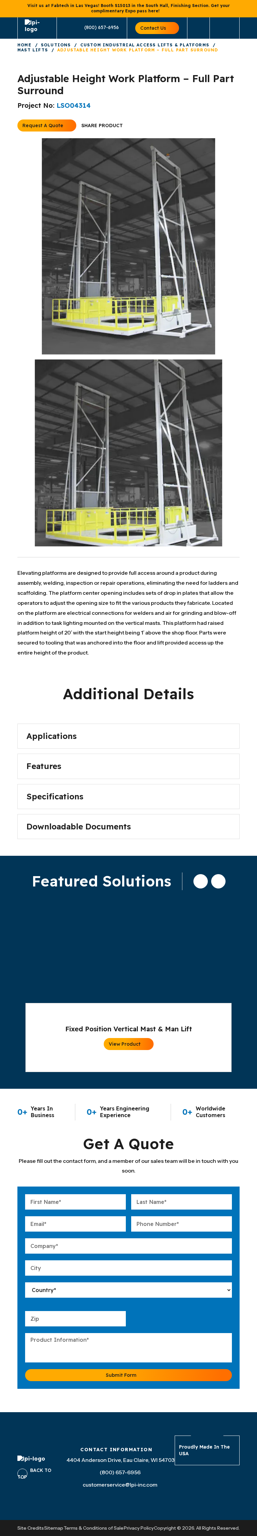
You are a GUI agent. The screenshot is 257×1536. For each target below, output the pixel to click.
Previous (200, 881)
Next (218, 881)
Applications (51, 736)
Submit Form (121, 1375)
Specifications (54, 796)
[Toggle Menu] (224, 28)
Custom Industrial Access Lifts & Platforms (144, 44)
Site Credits (30, 1528)
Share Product (102, 125)
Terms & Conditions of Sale (93, 1528)
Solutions (56, 44)
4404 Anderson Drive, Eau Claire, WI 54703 (121, 1460)
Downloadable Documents (78, 826)
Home (24, 44)
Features (43, 766)
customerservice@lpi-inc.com (120, 1484)
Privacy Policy (139, 1528)
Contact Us (153, 28)
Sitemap (53, 1528)
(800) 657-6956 (101, 27)
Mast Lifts (32, 49)
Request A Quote (42, 125)
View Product (125, 1044)
